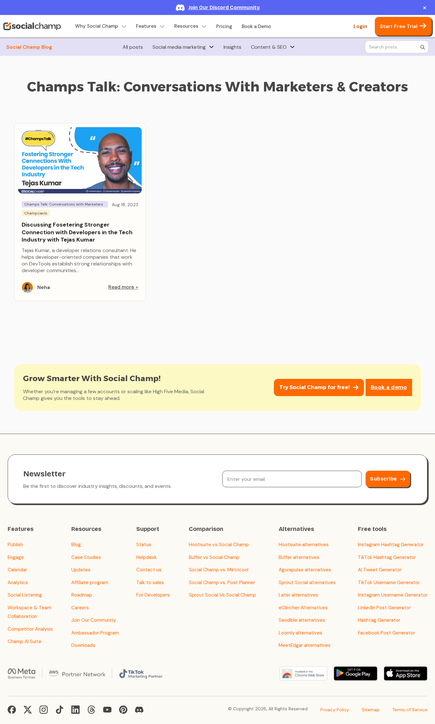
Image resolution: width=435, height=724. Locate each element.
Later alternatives (298, 595)
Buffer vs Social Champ (214, 557)
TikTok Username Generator (389, 582)
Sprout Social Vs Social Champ (222, 595)
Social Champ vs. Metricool (218, 570)
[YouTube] (107, 710)
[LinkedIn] (75, 710)
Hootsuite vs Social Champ (219, 544)
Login (360, 26)
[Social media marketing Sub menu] (211, 46)
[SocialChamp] (32, 26)
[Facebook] (12, 710)
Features (146, 26)
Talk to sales (150, 582)
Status (143, 544)
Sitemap (371, 710)
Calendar (17, 570)
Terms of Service (409, 710)
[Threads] (91, 710)
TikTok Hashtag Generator (387, 557)
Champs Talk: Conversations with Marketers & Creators (63, 204)
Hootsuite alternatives (304, 544)
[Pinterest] (123, 710)
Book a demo (389, 387)
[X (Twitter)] (28, 710)
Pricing (224, 26)
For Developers (153, 595)
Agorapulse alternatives (305, 570)
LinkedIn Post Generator (384, 608)
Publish (15, 544)
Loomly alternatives (300, 633)
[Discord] (139, 710)
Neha (43, 287)
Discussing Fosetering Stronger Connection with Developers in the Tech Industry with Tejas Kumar (77, 232)
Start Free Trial (398, 26)
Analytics (18, 582)
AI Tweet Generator (380, 570)
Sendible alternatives (302, 620)
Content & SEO (269, 47)
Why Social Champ (96, 26)
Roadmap (81, 595)
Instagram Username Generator (392, 595)
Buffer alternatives (299, 557)
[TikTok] (59, 710)
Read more (121, 287)
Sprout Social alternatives (307, 582)
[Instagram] (43, 710)
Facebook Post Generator (386, 633)
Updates (80, 570)
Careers (80, 608)
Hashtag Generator (379, 620)
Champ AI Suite (24, 641)
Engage (16, 557)
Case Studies (86, 557)
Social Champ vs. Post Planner (222, 582)
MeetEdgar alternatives (305, 645)
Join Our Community (93, 620)
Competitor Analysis (30, 629)
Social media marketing (179, 47)
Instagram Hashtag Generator (391, 544)
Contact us (148, 570)
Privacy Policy (334, 710)
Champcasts (35, 213)
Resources (186, 26)
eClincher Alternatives (303, 608)
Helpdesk (146, 557)
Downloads (83, 645)
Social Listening (25, 595)
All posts (133, 47)
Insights (232, 47)
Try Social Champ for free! (314, 387)
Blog (76, 544)
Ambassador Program (95, 633)
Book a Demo (256, 26)
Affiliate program (89, 582)
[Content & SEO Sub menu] (292, 46)
